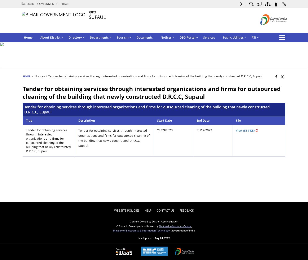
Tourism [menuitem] (122, 37)
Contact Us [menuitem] (166, 210)
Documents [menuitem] (144, 37)
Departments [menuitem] (99, 37)
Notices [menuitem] (166, 37)
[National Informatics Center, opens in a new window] (154, 251)
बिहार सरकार (27, 4)
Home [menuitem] (28, 37)
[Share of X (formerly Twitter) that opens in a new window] (282, 76)
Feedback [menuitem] (187, 210)
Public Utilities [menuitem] (233, 37)
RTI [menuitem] (254, 37)
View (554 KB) (245, 131)
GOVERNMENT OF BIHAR (53, 4)
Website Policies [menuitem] (127, 210)
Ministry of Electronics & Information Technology (141, 230)
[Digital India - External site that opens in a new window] (268, 28)
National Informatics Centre (175, 226)
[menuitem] (243, 4)
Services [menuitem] (209, 37)
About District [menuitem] (50, 37)
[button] (283, 37)
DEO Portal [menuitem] (187, 37)
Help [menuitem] (148, 210)
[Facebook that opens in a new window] (276, 76)
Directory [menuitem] (75, 37)
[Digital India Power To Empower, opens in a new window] (184, 252)
